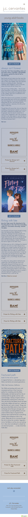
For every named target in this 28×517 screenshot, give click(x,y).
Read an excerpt (12, 276)
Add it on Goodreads (14, 64)
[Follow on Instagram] (13, 491)
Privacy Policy (14, 508)
